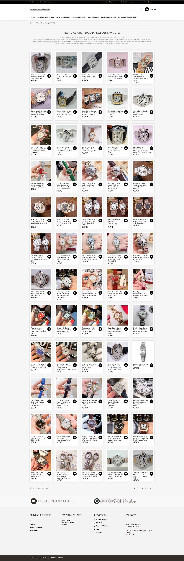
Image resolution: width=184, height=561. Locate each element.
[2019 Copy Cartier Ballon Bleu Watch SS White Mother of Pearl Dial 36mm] (41, 135)
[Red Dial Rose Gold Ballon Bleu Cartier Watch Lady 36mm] (41, 171)
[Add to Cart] (49, 76)
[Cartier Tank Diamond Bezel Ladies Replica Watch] (66, 62)
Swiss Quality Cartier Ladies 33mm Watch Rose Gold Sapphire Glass (115, 330)
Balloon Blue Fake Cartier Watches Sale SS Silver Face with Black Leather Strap (115, 366)
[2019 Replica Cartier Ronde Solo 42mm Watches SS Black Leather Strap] (66, 279)
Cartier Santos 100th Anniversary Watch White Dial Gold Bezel (64, 113)
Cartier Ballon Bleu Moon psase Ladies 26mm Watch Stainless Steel (64, 149)
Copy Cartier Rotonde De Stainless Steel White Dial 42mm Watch (140, 403)
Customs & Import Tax (68, 522)
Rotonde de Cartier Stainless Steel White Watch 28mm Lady (64, 330)
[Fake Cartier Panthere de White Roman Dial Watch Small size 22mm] (92, 388)
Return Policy (66, 520)
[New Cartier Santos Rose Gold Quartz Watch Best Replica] (41, 460)
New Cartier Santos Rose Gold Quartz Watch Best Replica (37, 474)
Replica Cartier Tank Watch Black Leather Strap (89, 76)
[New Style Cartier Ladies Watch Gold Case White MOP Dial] (143, 279)
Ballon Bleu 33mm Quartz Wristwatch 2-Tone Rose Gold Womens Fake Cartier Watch (66, 366)
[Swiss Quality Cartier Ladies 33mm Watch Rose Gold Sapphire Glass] (117, 315)
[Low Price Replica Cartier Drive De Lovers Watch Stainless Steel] (41, 243)
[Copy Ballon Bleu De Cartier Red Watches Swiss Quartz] (117, 279)
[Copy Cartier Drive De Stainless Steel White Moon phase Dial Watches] (92, 207)
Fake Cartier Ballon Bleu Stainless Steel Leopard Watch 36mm (89, 257)
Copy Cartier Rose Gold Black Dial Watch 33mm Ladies (38, 438)
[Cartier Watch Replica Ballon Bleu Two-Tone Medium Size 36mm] (41, 98)
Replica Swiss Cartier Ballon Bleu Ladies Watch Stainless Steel (140, 330)
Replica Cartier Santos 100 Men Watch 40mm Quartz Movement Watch (115, 149)
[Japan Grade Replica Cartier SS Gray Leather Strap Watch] (66, 424)
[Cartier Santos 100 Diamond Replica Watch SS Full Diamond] (117, 388)
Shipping (32, 524)
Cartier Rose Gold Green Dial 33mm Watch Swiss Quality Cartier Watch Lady (63, 186)
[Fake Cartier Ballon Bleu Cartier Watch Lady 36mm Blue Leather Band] (41, 388)
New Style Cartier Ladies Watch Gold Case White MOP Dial (140, 293)
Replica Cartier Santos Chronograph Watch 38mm (115, 113)
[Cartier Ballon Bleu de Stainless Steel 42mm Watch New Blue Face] (41, 352)
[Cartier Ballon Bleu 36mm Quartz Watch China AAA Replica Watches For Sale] (66, 388)
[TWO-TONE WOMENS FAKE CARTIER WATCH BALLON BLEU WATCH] (143, 460)
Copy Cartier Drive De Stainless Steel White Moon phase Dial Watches (89, 222)
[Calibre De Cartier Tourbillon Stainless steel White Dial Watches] (143, 171)
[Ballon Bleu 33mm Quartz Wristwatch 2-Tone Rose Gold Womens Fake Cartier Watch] (66, 352)
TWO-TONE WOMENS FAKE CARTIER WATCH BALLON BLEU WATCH (141, 475)
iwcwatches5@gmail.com (110, 2)
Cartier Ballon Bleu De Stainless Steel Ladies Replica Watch (140, 113)
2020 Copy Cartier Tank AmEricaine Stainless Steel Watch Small (140, 77)
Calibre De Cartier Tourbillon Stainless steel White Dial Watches (139, 186)
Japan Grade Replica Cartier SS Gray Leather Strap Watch (64, 438)
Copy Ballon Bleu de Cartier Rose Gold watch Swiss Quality (89, 149)
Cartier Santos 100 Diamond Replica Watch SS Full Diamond (114, 403)
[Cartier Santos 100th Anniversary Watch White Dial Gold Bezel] (66, 98)
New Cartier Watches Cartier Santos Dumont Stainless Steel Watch (90, 474)
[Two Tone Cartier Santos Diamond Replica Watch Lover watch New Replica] (66, 460)
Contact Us (124, 2)
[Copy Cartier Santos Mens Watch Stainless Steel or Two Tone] (92, 98)
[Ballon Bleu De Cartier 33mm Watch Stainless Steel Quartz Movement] (92, 352)
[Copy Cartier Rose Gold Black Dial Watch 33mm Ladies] (41, 424)
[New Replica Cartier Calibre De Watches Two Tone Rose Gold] (66, 207)
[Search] (142, 9)
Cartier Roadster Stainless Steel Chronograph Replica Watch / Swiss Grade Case (142, 149)
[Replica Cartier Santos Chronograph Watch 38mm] (117, 98)
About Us (133, 2)
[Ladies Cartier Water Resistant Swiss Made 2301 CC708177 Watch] (117, 62)
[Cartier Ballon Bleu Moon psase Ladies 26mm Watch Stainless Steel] (66, 135)
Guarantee (151, 2)
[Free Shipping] (53, 501)
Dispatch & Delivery (102, 526)
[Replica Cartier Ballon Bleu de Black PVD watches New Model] (117, 424)
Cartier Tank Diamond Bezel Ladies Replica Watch (64, 76)
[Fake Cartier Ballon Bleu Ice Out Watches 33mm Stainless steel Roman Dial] (117, 243)
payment (142, 2)
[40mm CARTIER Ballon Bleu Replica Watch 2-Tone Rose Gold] (41, 279)
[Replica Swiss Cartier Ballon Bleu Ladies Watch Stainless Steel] (143, 315)
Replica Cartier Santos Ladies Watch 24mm (140, 365)
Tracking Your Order (36, 527)
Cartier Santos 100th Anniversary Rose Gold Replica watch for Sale (141, 438)
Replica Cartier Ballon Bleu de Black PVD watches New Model (115, 438)
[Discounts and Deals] (115, 501)
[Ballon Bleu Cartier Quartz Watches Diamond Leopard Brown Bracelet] (117, 171)
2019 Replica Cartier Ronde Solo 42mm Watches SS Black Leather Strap (63, 294)
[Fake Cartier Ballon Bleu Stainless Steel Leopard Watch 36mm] (92, 243)
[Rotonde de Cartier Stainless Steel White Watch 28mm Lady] (66, 315)
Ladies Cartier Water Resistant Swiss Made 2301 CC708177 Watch (115, 76)
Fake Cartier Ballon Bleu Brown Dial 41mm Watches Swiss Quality (90, 438)
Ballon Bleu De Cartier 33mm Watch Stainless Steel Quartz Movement (90, 366)
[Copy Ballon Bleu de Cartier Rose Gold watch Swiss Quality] (92, 135)
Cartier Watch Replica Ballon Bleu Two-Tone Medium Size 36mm (38, 113)
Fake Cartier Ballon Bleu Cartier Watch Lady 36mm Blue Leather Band (37, 403)
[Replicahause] (40, 9)
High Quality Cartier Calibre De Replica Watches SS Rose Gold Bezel (39, 222)
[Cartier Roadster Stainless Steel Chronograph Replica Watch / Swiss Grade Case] (143, 135)
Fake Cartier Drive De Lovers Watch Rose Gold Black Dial (140, 221)
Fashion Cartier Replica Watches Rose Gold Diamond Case (89, 293)
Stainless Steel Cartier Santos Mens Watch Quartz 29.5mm (38, 76)
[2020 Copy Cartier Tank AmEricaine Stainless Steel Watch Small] (143, 62)
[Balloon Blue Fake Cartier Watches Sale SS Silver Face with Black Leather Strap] (117, 352)
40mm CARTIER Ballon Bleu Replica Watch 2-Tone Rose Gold (39, 293)
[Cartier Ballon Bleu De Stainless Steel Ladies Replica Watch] (143, 98)
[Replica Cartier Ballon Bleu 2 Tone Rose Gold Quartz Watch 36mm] (117, 460)
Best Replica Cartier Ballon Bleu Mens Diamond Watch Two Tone (89, 186)
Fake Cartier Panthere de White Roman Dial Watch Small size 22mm (89, 403)
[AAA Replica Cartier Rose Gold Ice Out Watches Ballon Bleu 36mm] (66, 243)
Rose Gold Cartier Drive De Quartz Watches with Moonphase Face (114, 222)
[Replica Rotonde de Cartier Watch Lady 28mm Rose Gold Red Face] (41, 315)
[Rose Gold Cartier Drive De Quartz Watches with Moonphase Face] (117, 207)
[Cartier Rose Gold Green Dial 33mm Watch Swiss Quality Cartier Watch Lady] (66, 171)
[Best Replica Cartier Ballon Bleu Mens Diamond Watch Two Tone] (92, 171)
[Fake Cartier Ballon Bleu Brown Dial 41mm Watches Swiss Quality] (92, 424)
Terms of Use (34, 530)
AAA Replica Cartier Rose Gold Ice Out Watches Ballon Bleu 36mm (63, 258)
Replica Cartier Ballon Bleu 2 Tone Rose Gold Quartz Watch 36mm (115, 474)
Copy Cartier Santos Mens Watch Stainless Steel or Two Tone (89, 113)
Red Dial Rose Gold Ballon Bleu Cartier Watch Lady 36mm (37, 185)
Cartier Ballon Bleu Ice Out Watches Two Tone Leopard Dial (141, 257)
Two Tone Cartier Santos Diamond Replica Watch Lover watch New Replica (63, 475)
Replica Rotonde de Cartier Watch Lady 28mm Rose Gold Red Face (38, 330)
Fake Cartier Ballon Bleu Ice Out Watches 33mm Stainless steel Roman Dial (115, 258)
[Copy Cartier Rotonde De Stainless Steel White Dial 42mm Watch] (143, 388)
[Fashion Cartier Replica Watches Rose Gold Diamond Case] (92, 279)
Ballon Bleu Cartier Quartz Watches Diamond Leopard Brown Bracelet (114, 186)
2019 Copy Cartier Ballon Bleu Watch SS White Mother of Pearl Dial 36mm (38, 149)
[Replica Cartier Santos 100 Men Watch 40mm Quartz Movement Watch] (117, 135)
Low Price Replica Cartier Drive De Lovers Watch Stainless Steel (39, 258)
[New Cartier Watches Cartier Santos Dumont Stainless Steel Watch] (92, 460)
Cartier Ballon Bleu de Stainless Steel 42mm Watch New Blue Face (38, 366)
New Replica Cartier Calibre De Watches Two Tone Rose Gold (64, 221)
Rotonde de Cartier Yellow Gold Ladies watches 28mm (88, 330)
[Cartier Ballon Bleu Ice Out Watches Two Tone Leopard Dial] (143, 243)
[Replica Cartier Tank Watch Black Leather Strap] (92, 62)
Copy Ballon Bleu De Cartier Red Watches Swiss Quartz (115, 293)
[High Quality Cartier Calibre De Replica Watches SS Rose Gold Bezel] (41, 207)
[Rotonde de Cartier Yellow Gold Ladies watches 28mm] (92, 315)
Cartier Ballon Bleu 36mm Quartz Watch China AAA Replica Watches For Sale (63, 403)
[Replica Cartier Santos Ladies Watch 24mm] (143, 352)
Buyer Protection (101, 519)
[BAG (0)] (147, 9)
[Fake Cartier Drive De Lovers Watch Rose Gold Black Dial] (143, 207)
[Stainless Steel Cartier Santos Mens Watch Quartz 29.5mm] (41, 62)
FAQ (97, 529)
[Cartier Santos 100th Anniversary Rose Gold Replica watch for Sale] (143, 424)
